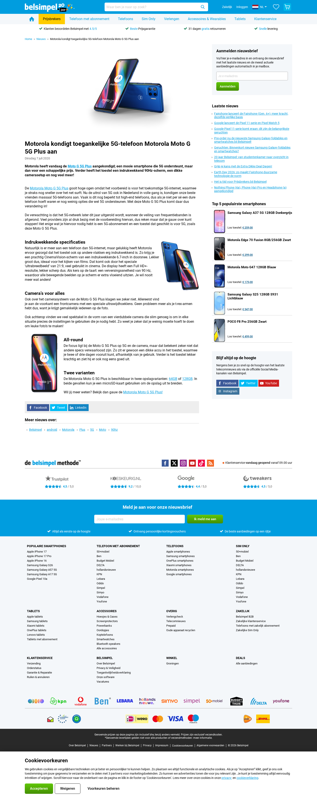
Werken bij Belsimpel (127, 745)
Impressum (161, 745)
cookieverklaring (247, 778)
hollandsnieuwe (106, 569)
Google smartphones (179, 574)
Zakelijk (243, 611)
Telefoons (125, 19)
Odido (100, 583)
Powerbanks (104, 625)
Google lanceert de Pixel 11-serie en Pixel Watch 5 (246, 123)
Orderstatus (34, 668)
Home (28, 39)
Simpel (101, 587)
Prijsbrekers (52, 19)
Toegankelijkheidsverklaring (114, 672)
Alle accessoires (107, 648)
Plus (82, 429)
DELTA (100, 565)
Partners (107, 745)
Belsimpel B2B (245, 616)
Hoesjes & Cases (107, 616)
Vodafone (102, 597)
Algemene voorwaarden (210, 745)
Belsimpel (35, 429)
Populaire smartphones (46, 546)
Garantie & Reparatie (39, 672)
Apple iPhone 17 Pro (39, 556)
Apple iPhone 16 (37, 560)
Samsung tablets (37, 621)
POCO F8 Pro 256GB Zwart (247, 322)
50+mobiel (103, 551)
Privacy (147, 745)
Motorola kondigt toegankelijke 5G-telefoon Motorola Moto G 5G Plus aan (94, 39)
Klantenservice (265, 19)
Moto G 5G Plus (80, 166)
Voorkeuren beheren (103, 788)
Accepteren (39, 788)
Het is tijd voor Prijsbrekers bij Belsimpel (240, 181)
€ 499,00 (247, 336)
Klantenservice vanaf (258, 462)
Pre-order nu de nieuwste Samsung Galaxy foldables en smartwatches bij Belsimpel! (250, 140)
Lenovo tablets (36, 634)
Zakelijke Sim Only (247, 630)
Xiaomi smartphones (178, 565)
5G (92, 429)
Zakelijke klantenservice (251, 621)
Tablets (240, 19)
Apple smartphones (178, 551)
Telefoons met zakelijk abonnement (257, 625)
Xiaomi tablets (35, 625)
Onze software (106, 677)
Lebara (101, 578)
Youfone (102, 601)
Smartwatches (106, 639)
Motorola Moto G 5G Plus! (143, 392)
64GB (173, 379)
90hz (114, 429)
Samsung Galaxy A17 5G (42, 574)
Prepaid (171, 625)
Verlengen (171, 19)
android (52, 429)
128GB (187, 379)
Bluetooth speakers (108, 643)
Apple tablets (35, 616)
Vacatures (103, 681)
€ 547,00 (247, 309)
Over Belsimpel (106, 663)
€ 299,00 (247, 254)
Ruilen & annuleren (38, 677)
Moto (102, 429)
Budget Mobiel (105, 560)
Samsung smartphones (180, 556)
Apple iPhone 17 (37, 551)
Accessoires (107, 611)
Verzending (34, 663)
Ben (99, 556)
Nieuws (41, 39)
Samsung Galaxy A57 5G (42, 569)
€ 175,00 (247, 282)
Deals (240, 658)
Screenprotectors (107, 621)
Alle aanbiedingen (246, 663)
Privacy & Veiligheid (108, 668)
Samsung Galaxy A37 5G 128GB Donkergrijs (260, 213)
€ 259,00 (247, 227)
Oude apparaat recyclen (180, 630)
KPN (99, 574)
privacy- (226, 778)
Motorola (68, 429)
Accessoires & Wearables (207, 19)
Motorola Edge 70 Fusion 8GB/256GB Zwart (259, 240)
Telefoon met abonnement (89, 19)
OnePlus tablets (36, 630)
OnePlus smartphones (179, 560)
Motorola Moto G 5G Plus (49, 188)
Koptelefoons (105, 634)
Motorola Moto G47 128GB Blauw (252, 267)
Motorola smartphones (180, 569)
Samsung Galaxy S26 (40, 565)
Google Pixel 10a (37, 578)
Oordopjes (103, 630)
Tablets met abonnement (42, 639)
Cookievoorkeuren (182, 745)
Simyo (100, 592)
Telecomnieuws (176, 621)
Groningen (172, 663)
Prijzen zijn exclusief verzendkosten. (202, 734)
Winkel (171, 658)
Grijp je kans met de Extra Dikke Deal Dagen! (243, 166)
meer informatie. (202, 737)
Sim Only (148, 19)
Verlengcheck (174, 616)
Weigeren (67, 788)
